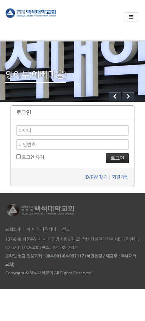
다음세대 (48, 229)
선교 (66, 229)
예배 (30, 229)
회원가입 (120, 177)
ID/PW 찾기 (95, 177)
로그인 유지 (32, 157)
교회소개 (13, 229)
